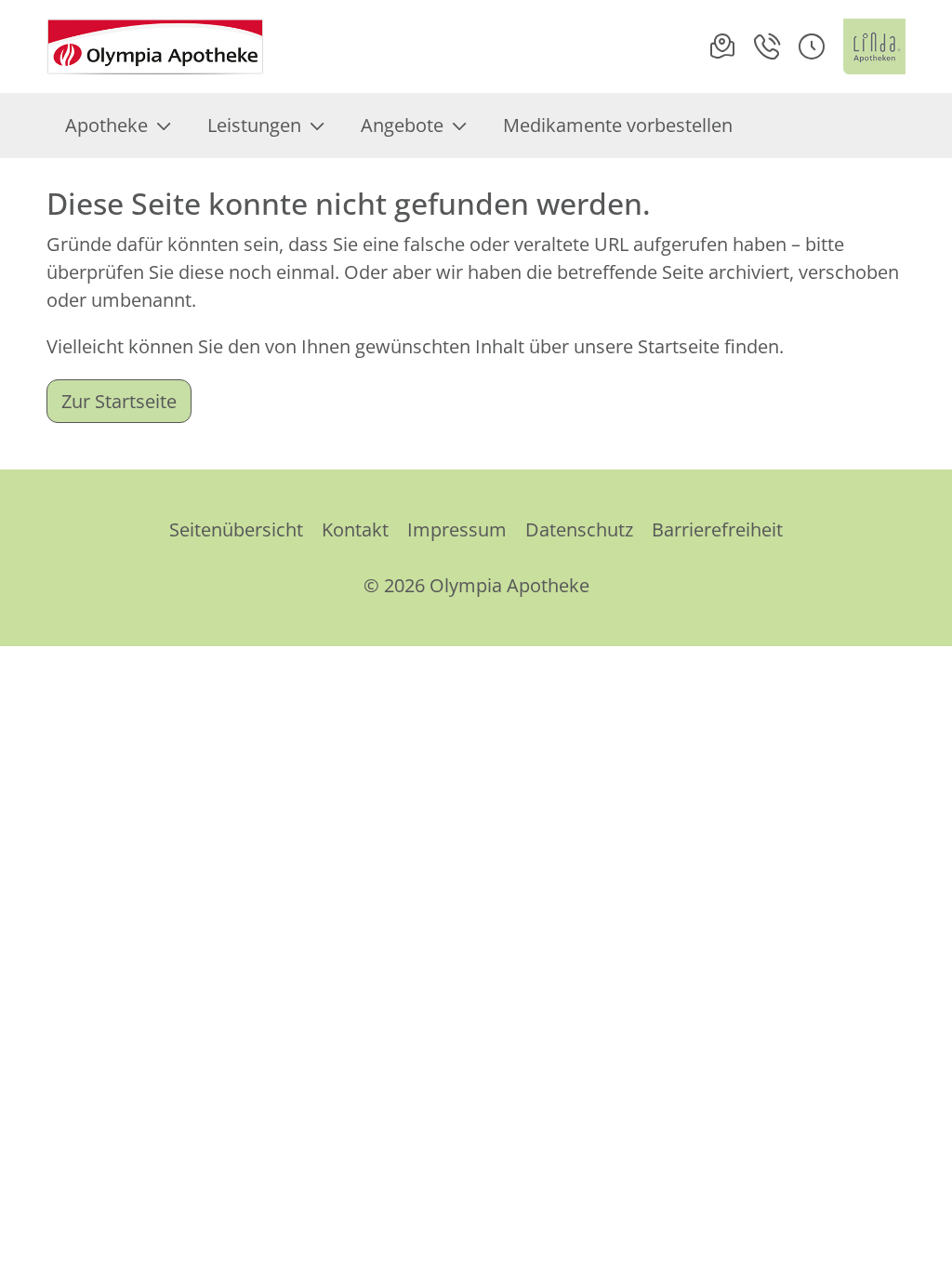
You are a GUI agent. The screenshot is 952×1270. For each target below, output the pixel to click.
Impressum (457, 529)
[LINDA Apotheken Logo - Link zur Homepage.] (874, 46)
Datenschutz (579, 529)
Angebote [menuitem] (402, 125)
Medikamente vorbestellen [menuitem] (618, 125)
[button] (812, 46)
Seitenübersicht (236, 529)
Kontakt (355, 529)
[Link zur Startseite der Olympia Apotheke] (155, 46)
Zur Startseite (119, 401)
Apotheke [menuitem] (106, 125)
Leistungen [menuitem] (254, 125)
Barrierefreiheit (717, 529)
